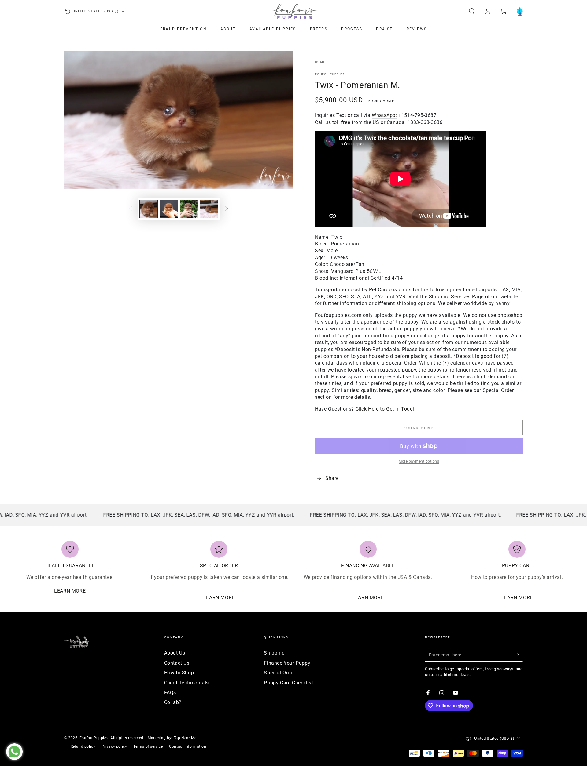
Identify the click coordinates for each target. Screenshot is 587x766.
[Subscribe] (519, 654)
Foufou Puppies (330, 74)
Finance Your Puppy (287, 663)
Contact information (187, 746)
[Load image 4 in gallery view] (209, 209)
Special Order (279, 673)
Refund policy (83, 746)
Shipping (274, 653)
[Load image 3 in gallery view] (189, 209)
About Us (174, 653)
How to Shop (179, 673)
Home (320, 62)
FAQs (170, 692)
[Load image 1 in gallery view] (148, 209)
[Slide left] (131, 209)
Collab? (173, 702)
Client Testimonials (186, 683)
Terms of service (148, 746)
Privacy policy (114, 746)
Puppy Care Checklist (288, 683)
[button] (472, 11)
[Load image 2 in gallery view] (169, 209)
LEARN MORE (70, 591)
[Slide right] (227, 209)
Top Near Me (185, 738)
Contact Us (177, 663)
